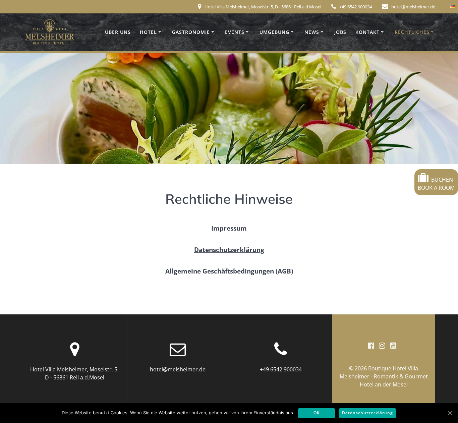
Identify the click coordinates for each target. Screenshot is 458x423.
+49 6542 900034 (355, 7)
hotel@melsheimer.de (413, 7)
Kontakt (367, 32)
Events (234, 32)
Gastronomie (191, 32)
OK (316, 413)
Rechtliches (412, 32)
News (311, 32)
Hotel (148, 32)
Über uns (118, 32)
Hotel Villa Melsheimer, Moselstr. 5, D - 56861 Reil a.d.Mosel (263, 7)
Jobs (340, 32)
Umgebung (274, 32)
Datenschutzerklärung (367, 413)
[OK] (449, 413)
